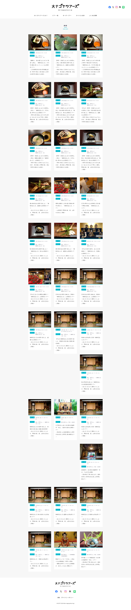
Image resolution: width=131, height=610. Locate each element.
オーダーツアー (67, 15)
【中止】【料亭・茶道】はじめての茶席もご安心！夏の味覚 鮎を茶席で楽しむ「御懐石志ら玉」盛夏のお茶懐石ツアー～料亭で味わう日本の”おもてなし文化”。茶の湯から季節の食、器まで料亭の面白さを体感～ (91, 114)
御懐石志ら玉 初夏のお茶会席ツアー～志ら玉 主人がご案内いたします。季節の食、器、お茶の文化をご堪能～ (91, 519)
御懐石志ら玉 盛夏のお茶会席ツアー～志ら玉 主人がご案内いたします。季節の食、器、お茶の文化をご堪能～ (65, 519)
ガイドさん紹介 (80, 15)
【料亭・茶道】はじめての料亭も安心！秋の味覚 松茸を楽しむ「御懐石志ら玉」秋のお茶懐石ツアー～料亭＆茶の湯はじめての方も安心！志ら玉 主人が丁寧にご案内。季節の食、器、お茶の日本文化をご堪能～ (65, 114)
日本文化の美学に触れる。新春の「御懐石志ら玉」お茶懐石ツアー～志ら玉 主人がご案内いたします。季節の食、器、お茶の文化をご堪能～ (65, 299)
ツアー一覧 (55, 15)
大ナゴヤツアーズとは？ (41, 15)
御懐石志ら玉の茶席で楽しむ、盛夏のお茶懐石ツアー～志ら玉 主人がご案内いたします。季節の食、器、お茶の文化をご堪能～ (39, 342)
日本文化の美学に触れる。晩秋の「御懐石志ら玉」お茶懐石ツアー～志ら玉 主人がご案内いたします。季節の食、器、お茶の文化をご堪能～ (90, 299)
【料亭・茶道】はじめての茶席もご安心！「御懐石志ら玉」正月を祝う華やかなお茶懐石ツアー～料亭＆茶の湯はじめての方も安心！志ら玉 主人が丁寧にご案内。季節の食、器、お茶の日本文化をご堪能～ (39, 114)
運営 (58, 597)
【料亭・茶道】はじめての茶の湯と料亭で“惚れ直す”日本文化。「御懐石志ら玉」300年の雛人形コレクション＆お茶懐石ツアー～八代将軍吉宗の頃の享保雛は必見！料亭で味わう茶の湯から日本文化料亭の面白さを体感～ (90, 67)
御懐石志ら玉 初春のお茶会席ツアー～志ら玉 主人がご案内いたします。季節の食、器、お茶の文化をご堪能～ (39, 563)
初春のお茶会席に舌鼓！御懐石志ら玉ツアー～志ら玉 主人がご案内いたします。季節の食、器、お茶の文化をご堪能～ (90, 342)
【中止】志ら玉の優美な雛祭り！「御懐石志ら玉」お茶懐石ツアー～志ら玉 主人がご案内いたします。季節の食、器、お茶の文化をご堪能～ (39, 299)
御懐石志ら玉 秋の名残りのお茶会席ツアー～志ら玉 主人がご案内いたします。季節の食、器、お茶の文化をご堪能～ (39, 519)
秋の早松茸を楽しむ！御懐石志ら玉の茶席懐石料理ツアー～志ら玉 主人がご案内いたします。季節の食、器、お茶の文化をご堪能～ (90, 386)
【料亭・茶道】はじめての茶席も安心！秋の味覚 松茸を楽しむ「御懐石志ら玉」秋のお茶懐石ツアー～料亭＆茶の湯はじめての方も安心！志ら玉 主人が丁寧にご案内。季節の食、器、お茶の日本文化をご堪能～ (91, 162)
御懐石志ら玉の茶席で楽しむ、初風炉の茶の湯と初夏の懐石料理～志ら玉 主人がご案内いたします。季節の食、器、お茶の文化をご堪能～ (39, 431)
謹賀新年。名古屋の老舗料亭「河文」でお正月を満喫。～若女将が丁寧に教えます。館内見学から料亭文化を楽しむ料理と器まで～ (90, 474)
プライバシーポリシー (67, 597)
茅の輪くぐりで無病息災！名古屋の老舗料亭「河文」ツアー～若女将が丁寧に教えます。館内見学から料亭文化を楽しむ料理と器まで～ (90, 562)
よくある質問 (93, 15)
